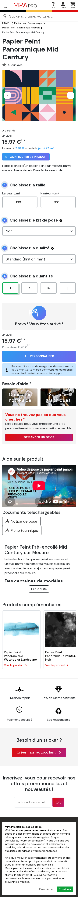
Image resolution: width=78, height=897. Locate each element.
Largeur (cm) (11, 193)
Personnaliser (42, 356)
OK (58, 802)
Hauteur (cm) (50, 193)
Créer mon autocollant (36, 752)
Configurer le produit (28, 157)
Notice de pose (24, 521)
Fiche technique (24, 530)
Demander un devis (39, 437)
